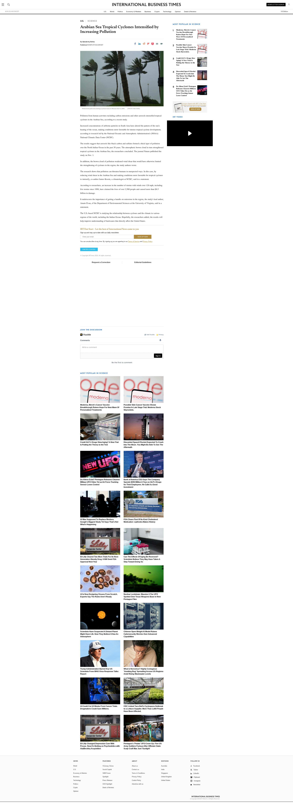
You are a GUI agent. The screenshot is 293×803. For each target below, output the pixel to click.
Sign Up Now (195, 109)
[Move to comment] (161, 44)
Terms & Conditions (138, 773)
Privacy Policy (147, 241)
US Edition (284, 11)
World (112, 12)
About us (135, 766)
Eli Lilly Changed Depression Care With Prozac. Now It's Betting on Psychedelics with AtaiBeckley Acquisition (100, 746)
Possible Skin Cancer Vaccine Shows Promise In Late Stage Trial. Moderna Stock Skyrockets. (142, 407)
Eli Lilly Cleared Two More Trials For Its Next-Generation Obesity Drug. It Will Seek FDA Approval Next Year (99, 559)
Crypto (157, 12)
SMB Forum (107, 773)
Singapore (164, 773)
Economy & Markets (133, 12)
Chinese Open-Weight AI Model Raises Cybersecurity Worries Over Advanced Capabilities (140, 634)
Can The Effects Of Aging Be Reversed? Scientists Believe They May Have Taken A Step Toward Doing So (142, 559)
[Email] (157, 44)
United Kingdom (166, 777)
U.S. (105, 12)
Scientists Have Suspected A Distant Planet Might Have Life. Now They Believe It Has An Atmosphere (99, 634)
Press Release (107, 780)
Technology (167, 12)
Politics (120, 12)
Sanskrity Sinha (89, 42)
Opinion (178, 12)
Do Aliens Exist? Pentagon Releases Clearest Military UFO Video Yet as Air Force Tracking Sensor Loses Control (100, 482)
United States (165, 780)
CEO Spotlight (107, 784)
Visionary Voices (108, 766)
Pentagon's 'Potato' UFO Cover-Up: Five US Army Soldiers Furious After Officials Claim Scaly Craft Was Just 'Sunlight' (143, 746)
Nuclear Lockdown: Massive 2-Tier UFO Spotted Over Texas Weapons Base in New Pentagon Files (142, 596)
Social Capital (107, 769)
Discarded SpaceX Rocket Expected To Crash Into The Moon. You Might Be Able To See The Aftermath (143, 444)
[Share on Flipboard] (148, 44)
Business (148, 12)
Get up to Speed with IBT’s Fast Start (193, 103)
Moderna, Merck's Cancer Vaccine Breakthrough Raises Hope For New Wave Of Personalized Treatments (99, 407)
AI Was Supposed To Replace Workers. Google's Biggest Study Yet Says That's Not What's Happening (99, 521)
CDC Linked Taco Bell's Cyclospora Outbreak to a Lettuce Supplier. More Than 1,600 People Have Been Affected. (143, 708)
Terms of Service (133, 241)
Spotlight (105, 777)
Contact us (135, 769)
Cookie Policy (136, 780)
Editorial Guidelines (142, 262)
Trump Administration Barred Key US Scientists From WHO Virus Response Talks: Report (99, 671)
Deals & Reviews (190, 12)
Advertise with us (137, 784)
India (162, 769)
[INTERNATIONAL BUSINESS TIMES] (146, 5)
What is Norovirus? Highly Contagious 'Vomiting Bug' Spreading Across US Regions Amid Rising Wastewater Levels (143, 671)
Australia (164, 766)
